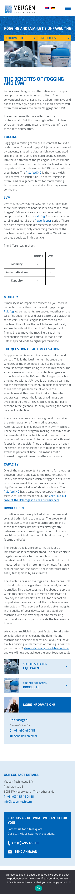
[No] (70, 882)
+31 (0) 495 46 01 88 (20, 797)
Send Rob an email (26, 736)
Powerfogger (43, 221)
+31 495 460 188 (25, 730)
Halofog (40, 216)
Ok (38, 888)
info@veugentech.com (18, 802)
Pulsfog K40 (33, 173)
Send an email (26, 852)
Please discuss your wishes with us (46, 648)
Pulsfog (9, 311)
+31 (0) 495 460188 (25, 843)
